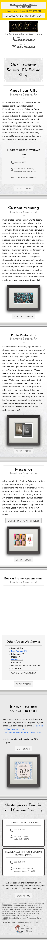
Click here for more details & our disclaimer (22, 732)
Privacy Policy (25, 922)
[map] (23, 610)
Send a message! (23, 316)
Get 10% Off (23, 748)
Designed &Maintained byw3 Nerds (26, 928)
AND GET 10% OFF (32, 11)
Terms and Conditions (10, 922)
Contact (35, 922)
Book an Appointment (23, 177)
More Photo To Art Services (23, 520)
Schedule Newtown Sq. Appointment (23, 5)
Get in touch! (23, 188)
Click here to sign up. (19, 905)
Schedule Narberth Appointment (23, 15)
